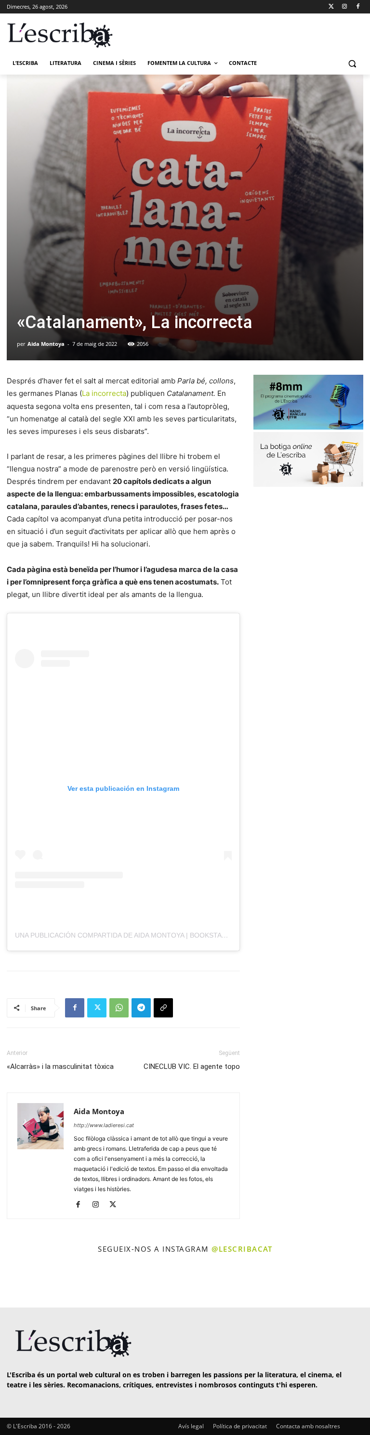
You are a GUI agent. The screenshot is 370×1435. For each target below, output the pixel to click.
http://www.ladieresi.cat (104, 1125)
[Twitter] (331, 7)
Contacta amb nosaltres (308, 1426)
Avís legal (191, 1426)
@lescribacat (241, 1249)
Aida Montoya (46, 343)
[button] (352, 63)
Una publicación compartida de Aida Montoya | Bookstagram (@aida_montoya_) (163, 935)
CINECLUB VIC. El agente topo (192, 1066)
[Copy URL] (163, 1007)
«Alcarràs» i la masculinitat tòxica (60, 1066)
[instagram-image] (21, 1282)
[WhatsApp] (119, 1007)
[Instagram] (344, 7)
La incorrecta (104, 393)
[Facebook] (357, 7)
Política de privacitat (240, 1426)
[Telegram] (141, 1007)
